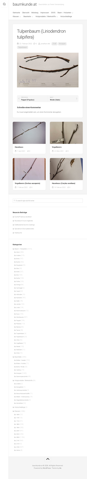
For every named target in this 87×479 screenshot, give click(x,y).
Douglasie (19, 265)
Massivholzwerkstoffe (22, 393)
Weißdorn (19, 350)
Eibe (17, 268)
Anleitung (34, 13)
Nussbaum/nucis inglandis (24, 221)
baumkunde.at (25, 4)
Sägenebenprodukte (22, 400)
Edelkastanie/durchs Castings (25, 225)
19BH (18, 427)
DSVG (53, 13)
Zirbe (17, 353)
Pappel (18, 320)
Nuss (17, 314)
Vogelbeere (57, 147)
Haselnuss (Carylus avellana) (63, 183)
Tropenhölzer (20, 333)
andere (18, 384)
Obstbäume (19, 317)
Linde (18, 307)
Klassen (16, 16)
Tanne (18, 330)
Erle (17, 275)
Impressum (44, 13)
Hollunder (19, 294)
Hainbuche (18, 233)
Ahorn (18, 252)
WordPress (47, 468)
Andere (18, 255)
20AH (18, 434)
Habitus (18, 370)
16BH (18, 414)
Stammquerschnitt (21, 376)
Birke (17, 258)
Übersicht (25, 13)
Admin (18, 450)
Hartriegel (19, 288)
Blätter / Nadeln (21, 360)
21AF (54, 44)
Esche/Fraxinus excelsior (23, 217)
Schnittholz (19, 403)
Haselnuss (19, 147)
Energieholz (19, 387)
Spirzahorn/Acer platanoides (24, 229)
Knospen (62, 44)
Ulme (17, 340)
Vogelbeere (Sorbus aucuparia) (27, 183)
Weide (18, 346)
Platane (18, 323)
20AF (17, 431)
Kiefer (18, 301)
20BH (18, 437)
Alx (60, 468)
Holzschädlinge (66, 16)
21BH (18, 447)
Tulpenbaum (22, 47)
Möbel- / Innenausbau (22, 397)
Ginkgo (18, 284)
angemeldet (28, 112)
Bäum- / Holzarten (64, 13)
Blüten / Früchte (21, 363)
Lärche (18, 304)
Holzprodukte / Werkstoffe (46, 16)
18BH (18, 424)
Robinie (18, 327)
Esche (18, 278)
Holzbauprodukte (21, 390)
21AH (18, 444)
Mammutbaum (20, 310)
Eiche (17, 271)
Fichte (18, 281)
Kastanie (19, 297)
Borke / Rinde (20, 367)
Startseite (16, 13)
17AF (17, 418)
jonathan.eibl (45, 44)
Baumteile (27, 16)
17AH (18, 421)
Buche (18, 262)
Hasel (18, 291)
